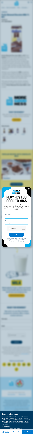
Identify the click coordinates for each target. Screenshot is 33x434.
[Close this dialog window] (29, 189)
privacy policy (16, 243)
